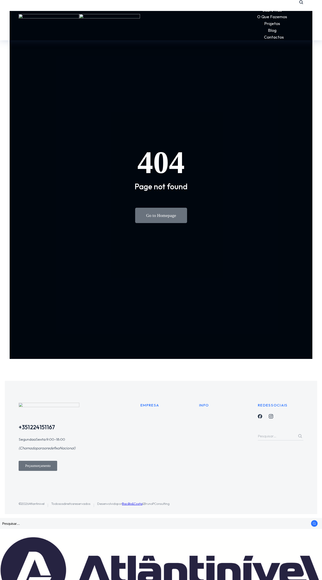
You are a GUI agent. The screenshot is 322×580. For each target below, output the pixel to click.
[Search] (300, 436)
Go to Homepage (161, 215)
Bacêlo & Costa (132, 504)
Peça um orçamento (38, 466)
